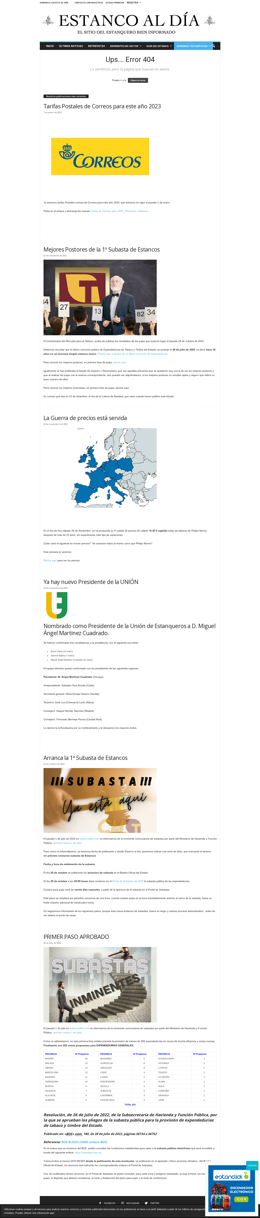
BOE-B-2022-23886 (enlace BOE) (84, 1142)
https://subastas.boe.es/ (88, 1152)
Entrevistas (96, 46)
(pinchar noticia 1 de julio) (67, 843)
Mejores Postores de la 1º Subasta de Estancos (102, 249)
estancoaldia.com (89, 838)
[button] (214, 46)
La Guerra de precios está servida (85, 418)
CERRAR (252, 1165)
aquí (52, 1213)
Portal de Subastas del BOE (127, 881)
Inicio (50, 46)
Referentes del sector (124, 46)
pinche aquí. (120, 362)
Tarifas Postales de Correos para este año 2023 (102, 106)
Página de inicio (138, 80)
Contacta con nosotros (88, 2)
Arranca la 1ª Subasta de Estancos (86, 757)
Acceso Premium (115, 2)
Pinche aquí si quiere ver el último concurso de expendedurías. (133, 353)
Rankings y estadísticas (192, 46)
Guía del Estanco (157, 46)
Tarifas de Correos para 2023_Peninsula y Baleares (119, 211)
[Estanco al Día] (130, 23)
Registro (132, 2)
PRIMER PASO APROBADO (76, 936)
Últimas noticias (71, 46)
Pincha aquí (50, 560)
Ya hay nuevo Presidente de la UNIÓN (91, 582)
